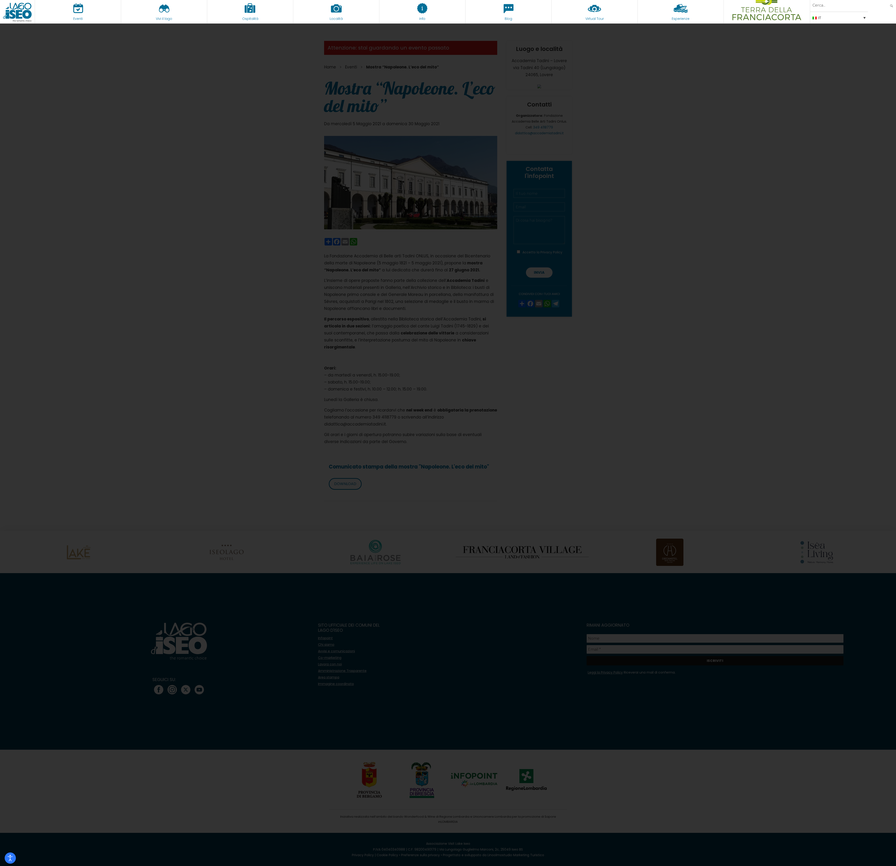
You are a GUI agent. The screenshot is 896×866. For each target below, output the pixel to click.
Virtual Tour (594, 18)
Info (422, 18)
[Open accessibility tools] (10, 858)
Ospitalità (250, 18)
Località (336, 18)
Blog (508, 18)
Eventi (78, 18)
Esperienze (681, 18)
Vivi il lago (164, 18)
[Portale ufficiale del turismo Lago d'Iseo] (17, 11)
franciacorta (766, 18)
